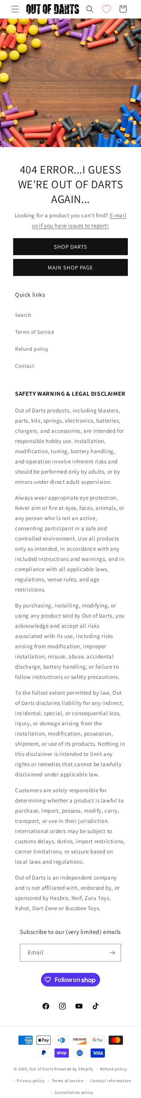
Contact (24, 365)
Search (23, 314)
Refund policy (32, 348)
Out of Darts (41, 1069)
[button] (15, 9)
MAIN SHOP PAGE (70, 267)
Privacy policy (31, 1080)
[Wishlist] (106, 9)
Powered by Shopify (74, 1069)
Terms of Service (35, 331)
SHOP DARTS (70, 246)
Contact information (110, 1080)
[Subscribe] (112, 953)
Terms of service (67, 1080)
